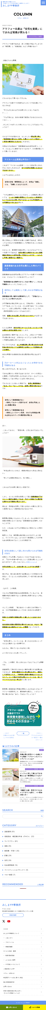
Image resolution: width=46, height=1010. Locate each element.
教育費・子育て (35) (11, 851)
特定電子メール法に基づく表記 (13, 977)
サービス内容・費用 (9, 951)
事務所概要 (13, 915)
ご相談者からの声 (9, 969)
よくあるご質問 (10, 960)
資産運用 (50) (9, 832)
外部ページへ (31, 562)
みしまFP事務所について (11, 933)
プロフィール (10, 942)
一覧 (23, 733)
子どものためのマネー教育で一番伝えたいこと (37, 736)
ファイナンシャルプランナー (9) (16, 870)
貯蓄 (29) (7, 855)
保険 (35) (7, 846)
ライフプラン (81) (11, 841)
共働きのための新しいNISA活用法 (9, 735)
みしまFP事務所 (11, 904)
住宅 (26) (7, 860)
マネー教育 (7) (9, 875)
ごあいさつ (9, 938)
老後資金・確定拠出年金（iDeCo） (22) (19, 836)
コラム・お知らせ (9, 973)
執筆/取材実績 (10, 955)
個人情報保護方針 (9, 982)
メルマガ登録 (35, 1007)
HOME (5, 929)
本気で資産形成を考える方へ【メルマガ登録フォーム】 (12, 992)
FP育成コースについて (13, 964)
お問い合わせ (12, 1007)
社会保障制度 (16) (11, 865)
